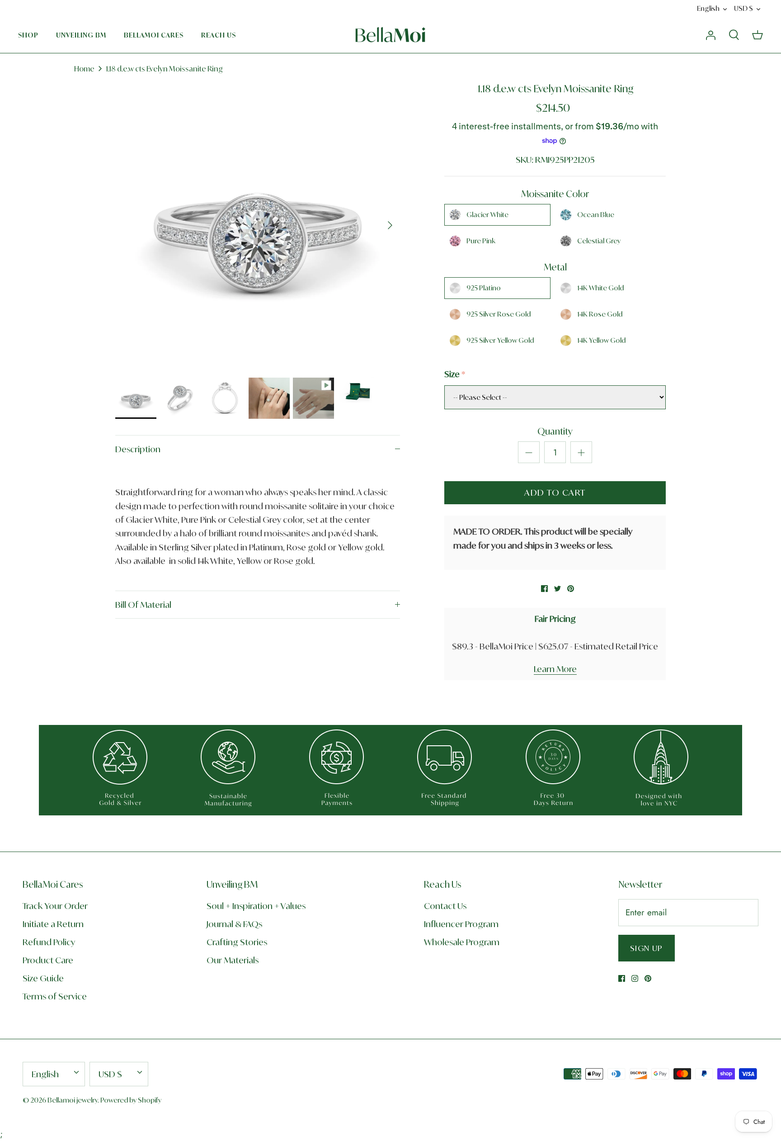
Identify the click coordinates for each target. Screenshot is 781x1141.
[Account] (710, 34)
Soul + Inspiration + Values (256, 905)
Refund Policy (49, 942)
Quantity (555, 431)
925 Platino (483, 288)
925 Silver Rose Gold (498, 314)
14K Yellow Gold (601, 340)
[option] (257, 225)
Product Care (48, 960)
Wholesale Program (461, 942)
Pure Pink (480, 241)
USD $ (743, 8)
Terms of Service (55, 996)
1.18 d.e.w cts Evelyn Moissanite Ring (164, 68)
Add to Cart (555, 492)
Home (84, 68)
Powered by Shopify (130, 1100)
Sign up (646, 948)
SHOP (28, 35)
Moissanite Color (555, 193)
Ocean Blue (595, 214)
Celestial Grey (599, 241)
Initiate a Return (53, 923)
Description (137, 449)
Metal (555, 267)
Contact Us (445, 905)
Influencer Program (461, 923)
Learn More (555, 668)
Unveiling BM (81, 35)
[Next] (390, 225)
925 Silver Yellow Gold (500, 340)
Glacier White (487, 214)
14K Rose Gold (599, 314)
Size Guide (43, 978)
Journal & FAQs (234, 923)
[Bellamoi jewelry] (390, 35)
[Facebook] (621, 978)
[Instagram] (634, 978)
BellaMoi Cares (153, 35)
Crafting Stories (237, 942)
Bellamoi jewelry (72, 1100)
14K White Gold (600, 288)
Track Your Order (55, 905)
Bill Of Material (143, 604)
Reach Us (218, 35)
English (708, 8)
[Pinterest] (648, 978)
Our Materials (233, 960)
